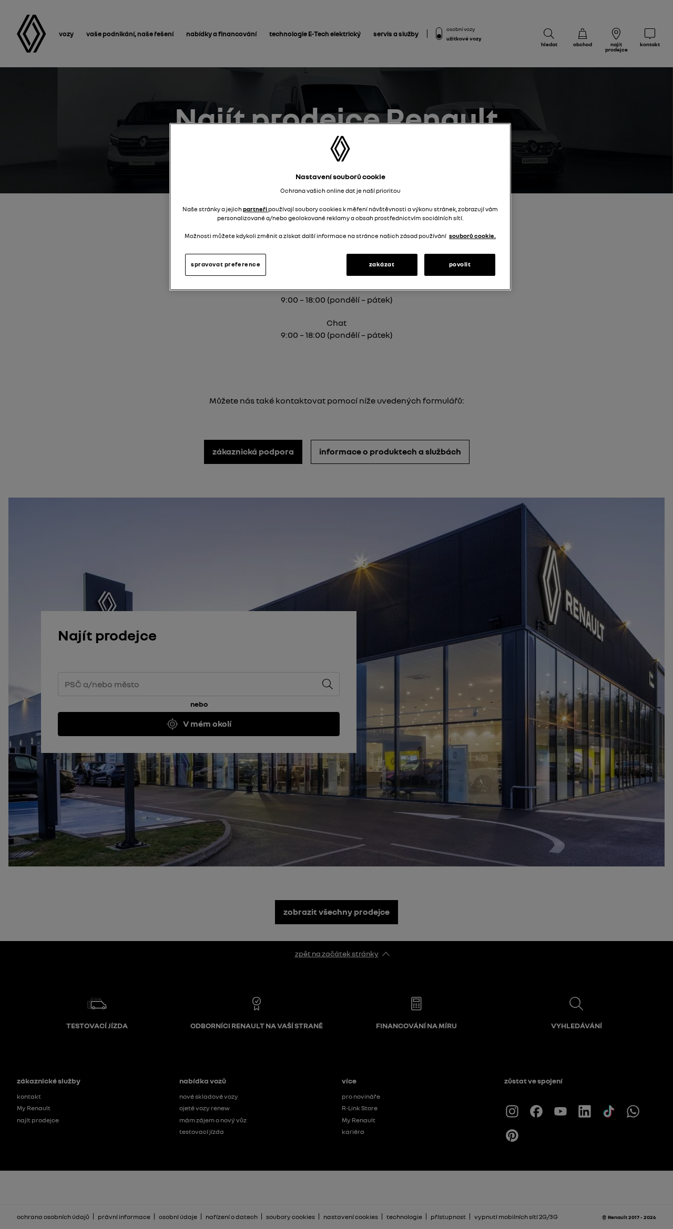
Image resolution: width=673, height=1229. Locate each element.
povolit (460, 264)
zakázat (382, 264)
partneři (255, 209)
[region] (340, 207)
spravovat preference (225, 264)
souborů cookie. (472, 236)
